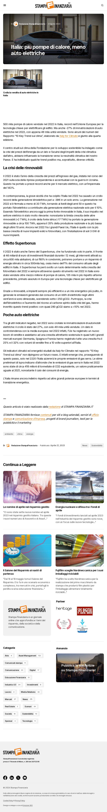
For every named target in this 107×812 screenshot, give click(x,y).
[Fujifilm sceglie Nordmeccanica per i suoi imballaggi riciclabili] (80, 550)
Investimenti (34, 684)
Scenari (30, 706)
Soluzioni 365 (27, 805)
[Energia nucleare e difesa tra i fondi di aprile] (80, 487)
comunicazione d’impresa (30, 418)
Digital (34, 670)
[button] (4, 5)
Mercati (10, 699)
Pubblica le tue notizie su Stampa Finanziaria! (78, 668)
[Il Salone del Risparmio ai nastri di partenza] (27, 550)
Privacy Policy (20, 801)
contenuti (45, 414)
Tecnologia (29, 721)
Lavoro (9, 692)
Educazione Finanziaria (17, 677)
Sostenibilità (96, 445)
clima (19, 434)
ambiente (9, 434)
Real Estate (11, 706)
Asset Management (30, 655)
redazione (54, 406)
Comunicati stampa (15, 663)
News (84, 445)
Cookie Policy (8, 801)
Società (10, 714)
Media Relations (30, 692)
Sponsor (10, 721)
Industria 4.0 (12, 684)
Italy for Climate (69, 135)
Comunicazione (14, 670)
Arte (8, 655)
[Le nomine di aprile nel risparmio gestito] (27, 487)
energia (29, 434)
